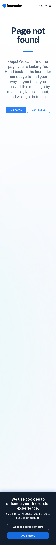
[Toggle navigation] (50, 5)
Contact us (38, 109)
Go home (16, 109)
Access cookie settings (28, 526)
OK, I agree (28, 535)
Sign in (43, 5)
